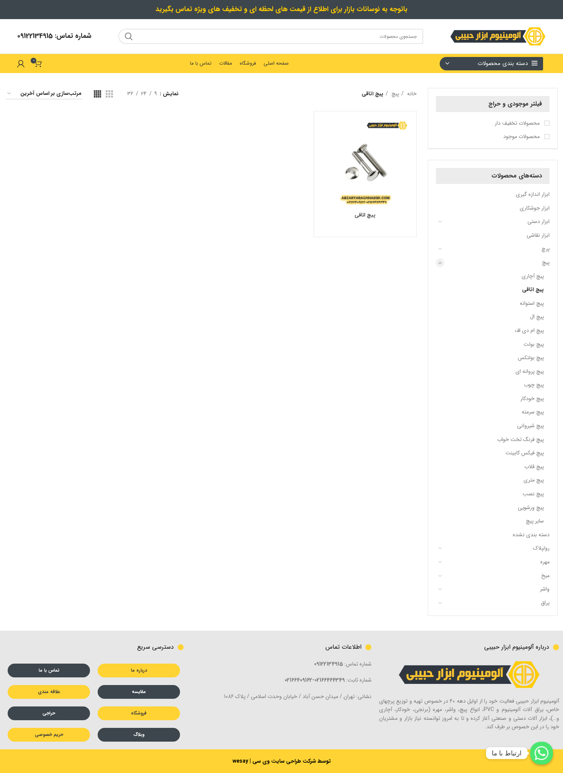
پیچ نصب (533, 494)
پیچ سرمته (533, 412)
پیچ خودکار (532, 398)
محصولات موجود (522, 137)
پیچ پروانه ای (530, 371)
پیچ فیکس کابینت (525, 453)
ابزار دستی (538, 221)
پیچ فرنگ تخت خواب (520, 439)
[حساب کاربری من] (20, 63)
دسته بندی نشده (531, 535)
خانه (411, 94)
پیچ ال (537, 316)
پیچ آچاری (533, 276)
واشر (545, 589)
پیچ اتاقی (533, 289)
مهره (545, 562)
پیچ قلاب (534, 466)
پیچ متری (534, 480)
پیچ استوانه (532, 303)
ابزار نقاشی (538, 235)
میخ (545, 575)
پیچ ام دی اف (529, 330)
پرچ (546, 248)
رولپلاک (541, 548)
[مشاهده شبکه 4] (97, 94)
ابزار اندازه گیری (533, 194)
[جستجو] (128, 36)
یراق (545, 603)
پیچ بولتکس (531, 357)
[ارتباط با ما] (541, 753)
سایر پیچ (535, 521)
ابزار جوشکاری (535, 208)
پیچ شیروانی (530, 425)
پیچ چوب (534, 385)
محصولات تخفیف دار (518, 123)
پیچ (546, 262)
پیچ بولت (534, 344)
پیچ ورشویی (531, 507)
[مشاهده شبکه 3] (109, 94)
